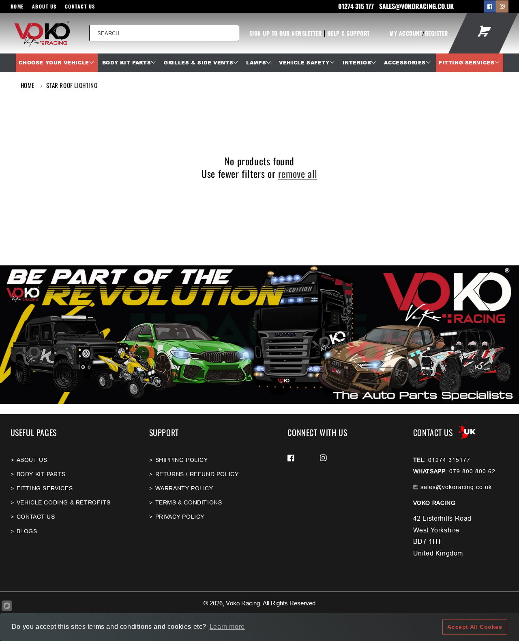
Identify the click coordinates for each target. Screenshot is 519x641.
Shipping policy (181, 460)
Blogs (27, 531)
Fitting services (45, 488)
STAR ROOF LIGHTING (71, 85)
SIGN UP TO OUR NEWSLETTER (285, 33)
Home (17, 6)
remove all (297, 173)
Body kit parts (41, 474)
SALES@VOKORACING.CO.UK (416, 6)
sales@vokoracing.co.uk (456, 487)
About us (44, 6)
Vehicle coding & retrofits (64, 502)
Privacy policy (179, 516)
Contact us (36, 516)
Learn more (227, 626)
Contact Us (80, 6)
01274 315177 (449, 460)
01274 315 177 (356, 6)
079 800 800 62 (472, 471)
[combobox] (164, 33)
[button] (56, 62)
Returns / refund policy (197, 474)
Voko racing (243, 603)
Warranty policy (184, 488)
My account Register (419, 33)
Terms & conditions (188, 502)
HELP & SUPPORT (348, 33)
